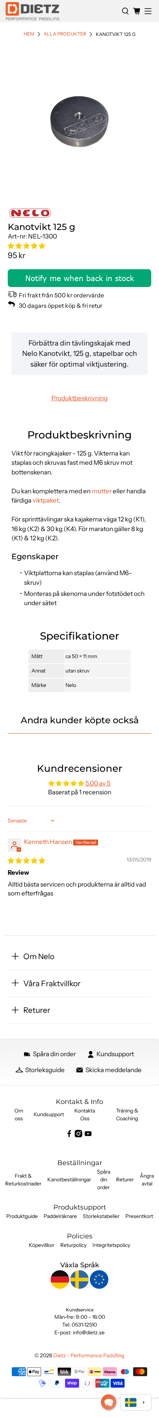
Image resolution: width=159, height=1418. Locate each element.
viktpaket (46, 500)
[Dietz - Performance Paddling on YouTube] (88, 1135)
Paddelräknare (60, 1216)
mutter (102, 491)
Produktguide (22, 1216)
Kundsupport (49, 1114)
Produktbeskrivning (79, 398)
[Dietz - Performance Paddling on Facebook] (69, 1135)
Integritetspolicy (111, 1245)
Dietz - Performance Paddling (89, 1355)
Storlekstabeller (101, 1216)
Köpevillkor (41, 1245)
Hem (29, 34)
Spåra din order (103, 1179)
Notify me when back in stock (79, 278)
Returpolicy (73, 1245)
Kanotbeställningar (69, 1179)
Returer (125, 1179)
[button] (26, 246)
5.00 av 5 (98, 783)
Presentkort (139, 1216)
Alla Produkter (65, 34)
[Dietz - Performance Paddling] (61, 11)
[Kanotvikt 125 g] (80, 119)
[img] (26, 860)
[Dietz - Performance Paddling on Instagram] (78, 1135)
